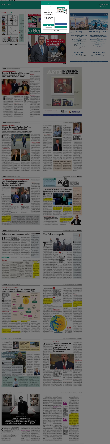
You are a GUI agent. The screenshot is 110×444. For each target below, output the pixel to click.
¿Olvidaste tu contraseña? (49, 27)
